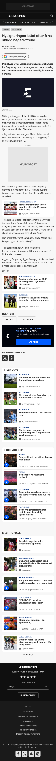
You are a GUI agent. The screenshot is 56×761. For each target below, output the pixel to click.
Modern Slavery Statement (28, 734)
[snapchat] (31, 754)
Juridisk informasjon (28, 730)
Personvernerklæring (28, 726)
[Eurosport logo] (17, 16)
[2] (24, 677)
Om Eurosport (28, 711)
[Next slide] (53, 22)
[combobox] (28, 687)
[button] (3, 16)
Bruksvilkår (28, 722)
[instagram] (38, 754)
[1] (21, 677)
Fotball (6, 29)
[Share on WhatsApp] (11, 358)
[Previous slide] (3, 22)
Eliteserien (16, 29)
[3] (28, 677)
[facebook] (18, 754)
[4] (31, 677)
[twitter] (24, 754)
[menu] (52, 15)
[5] (34, 677)
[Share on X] (5, 358)
